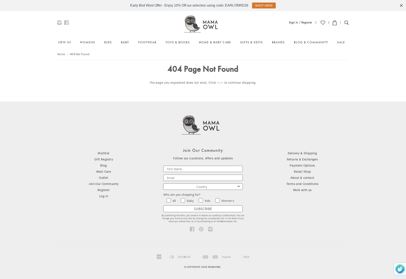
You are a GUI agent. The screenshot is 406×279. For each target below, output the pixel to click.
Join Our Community (103, 184)
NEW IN (64, 42)
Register (306, 22)
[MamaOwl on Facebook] (66, 23)
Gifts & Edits (251, 42)
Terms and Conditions (302, 184)
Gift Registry (103, 159)
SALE (341, 42)
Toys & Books (178, 42)
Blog (103, 165)
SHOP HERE (264, 5)
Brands (278, 42)
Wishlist (103, 153)
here (220, 82)
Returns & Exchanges (302, 159)
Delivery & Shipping (302, 153)
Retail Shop (302, 171)
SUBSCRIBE (203, 209)
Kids (108, 42)
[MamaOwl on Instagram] (59, 23)
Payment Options (302, 165)
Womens (87, 42)
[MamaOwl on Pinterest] (201, 230)
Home (61, 54)
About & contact (302, 177)
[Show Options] (239, 187)
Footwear (147, 42)
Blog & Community (311, 42)
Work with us (302, 190)
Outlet (103, 177)
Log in (103, 196)
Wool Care (103, 171)
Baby (125, 42)
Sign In (293, 22)
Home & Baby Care (215, 42)
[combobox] (202, 187)
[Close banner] (401, 5)
